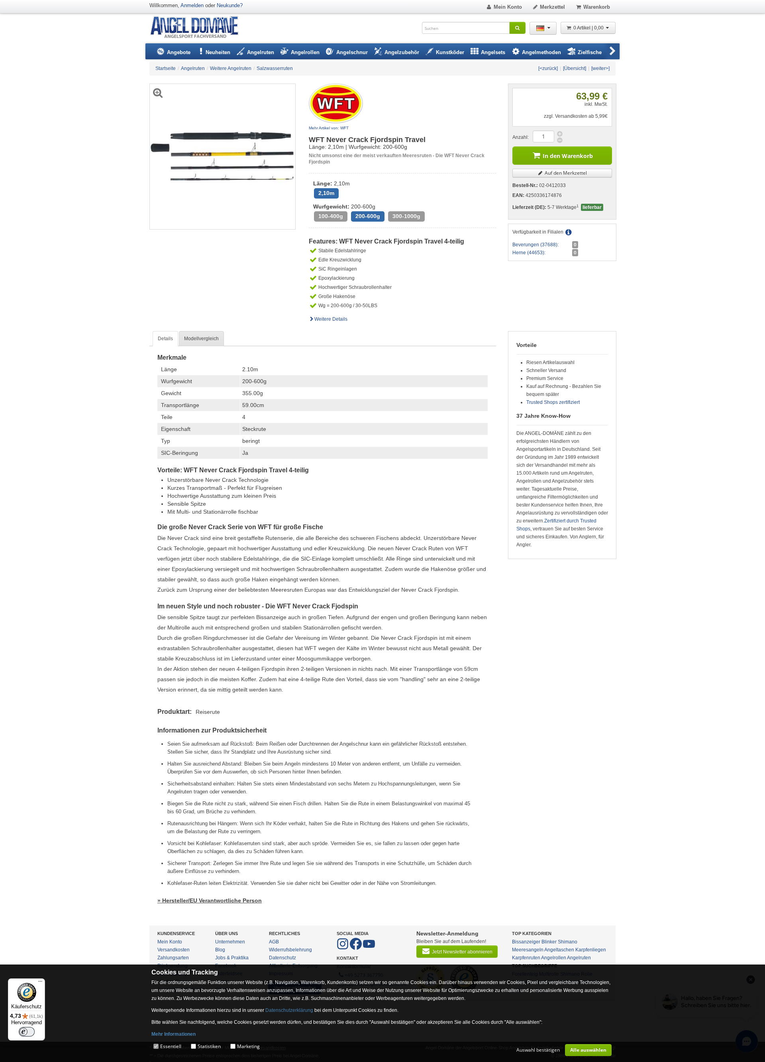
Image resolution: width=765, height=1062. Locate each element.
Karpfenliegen (590, 950)
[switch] (27, 1032)
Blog (220, 950)
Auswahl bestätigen (538, 1049)
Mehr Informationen (173, 1034)
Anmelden (192, 5)
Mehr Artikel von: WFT (329, 128)
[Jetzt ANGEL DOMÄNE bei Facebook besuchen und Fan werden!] (343, 948)
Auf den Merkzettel (565, 173)
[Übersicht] (574, 68)
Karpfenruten (526, 958)
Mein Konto (508, 7)
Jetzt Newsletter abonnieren (462, 952)
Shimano (567, 942)
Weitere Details (330, 319)
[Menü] (40, 983)
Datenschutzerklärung (289, 1010)
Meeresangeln (527, 950)
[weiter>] (600, 68)
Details (165, 338)
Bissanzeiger (526, 942)
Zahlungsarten (173, 958)
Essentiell (170, 1046)
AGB (274, 942)
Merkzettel (552, 7)
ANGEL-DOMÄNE (198, 27)
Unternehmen (230, 942)
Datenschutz (282, 958)
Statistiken (209, 1046)
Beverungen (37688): (535, 244)
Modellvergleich (201, 338)
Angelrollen (553, 958)
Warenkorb (596, 7)
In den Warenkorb (568, 156)
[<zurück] (548, 68)
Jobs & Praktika (232, 958)
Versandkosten (173, 950)
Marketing (248, 1046)
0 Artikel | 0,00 (589, 28)
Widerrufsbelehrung (290, 950)
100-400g (330, 216)
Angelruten (579, 958)
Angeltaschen (559, 950)
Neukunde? (230, 5)
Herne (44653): (528, 252)
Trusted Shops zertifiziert (553, 402)
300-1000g (406, 216)
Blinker (549, 942)
